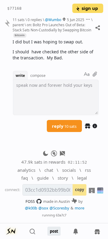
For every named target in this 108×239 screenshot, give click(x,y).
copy (79, 189)
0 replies (35, 19)
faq (24, 178)
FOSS (30, 201)
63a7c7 (61, 215)
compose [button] (38, 75)
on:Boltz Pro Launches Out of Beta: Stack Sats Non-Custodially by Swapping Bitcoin (52, 27)
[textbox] (56, 50)
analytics (26, 170)
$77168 (14, 8)
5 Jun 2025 (75, 19)
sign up (90, 8)
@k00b (31, 208)
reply (64, 126)
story (63, 178)
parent (18, 24)
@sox (43, 208)
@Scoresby (59, 208)
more (79, 208)
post (54, 231)
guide (43, 178)
